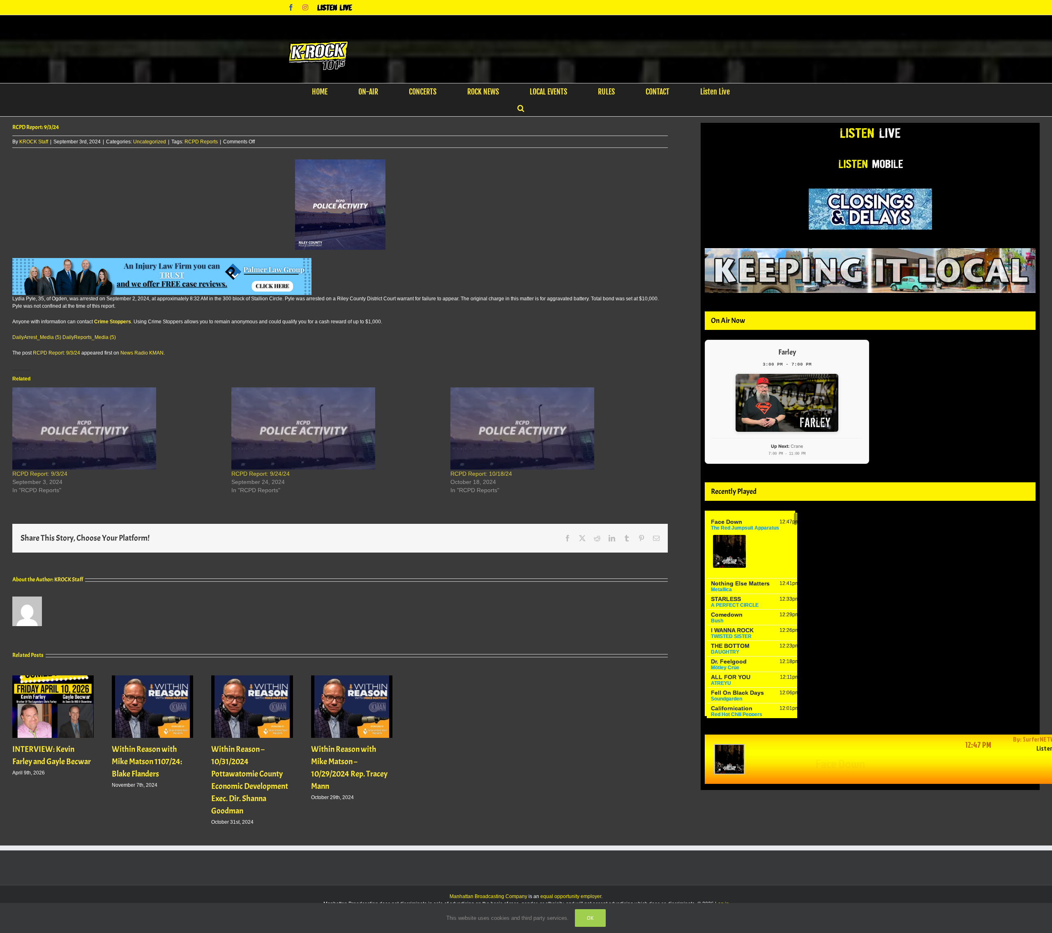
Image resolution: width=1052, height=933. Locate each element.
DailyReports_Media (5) (89, 337)
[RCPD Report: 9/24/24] (336, 428)
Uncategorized (149, 142)
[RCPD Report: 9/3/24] (117, 428)
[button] (521, 108)
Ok (590, 918)
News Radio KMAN (142, 353)
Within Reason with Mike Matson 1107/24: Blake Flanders (147, 761)
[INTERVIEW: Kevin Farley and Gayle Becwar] (53, 678)
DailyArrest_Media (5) (36, 337)
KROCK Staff (33, 142)
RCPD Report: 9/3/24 (56, 353)
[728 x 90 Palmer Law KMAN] (161, 262)
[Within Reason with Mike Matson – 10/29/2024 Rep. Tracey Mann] (351, 678)
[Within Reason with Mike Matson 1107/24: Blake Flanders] (152, 678)
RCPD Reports (201, 142)
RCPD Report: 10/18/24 (481, 473)
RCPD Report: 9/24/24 (260, 473)
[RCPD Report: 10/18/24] (555, 428)
